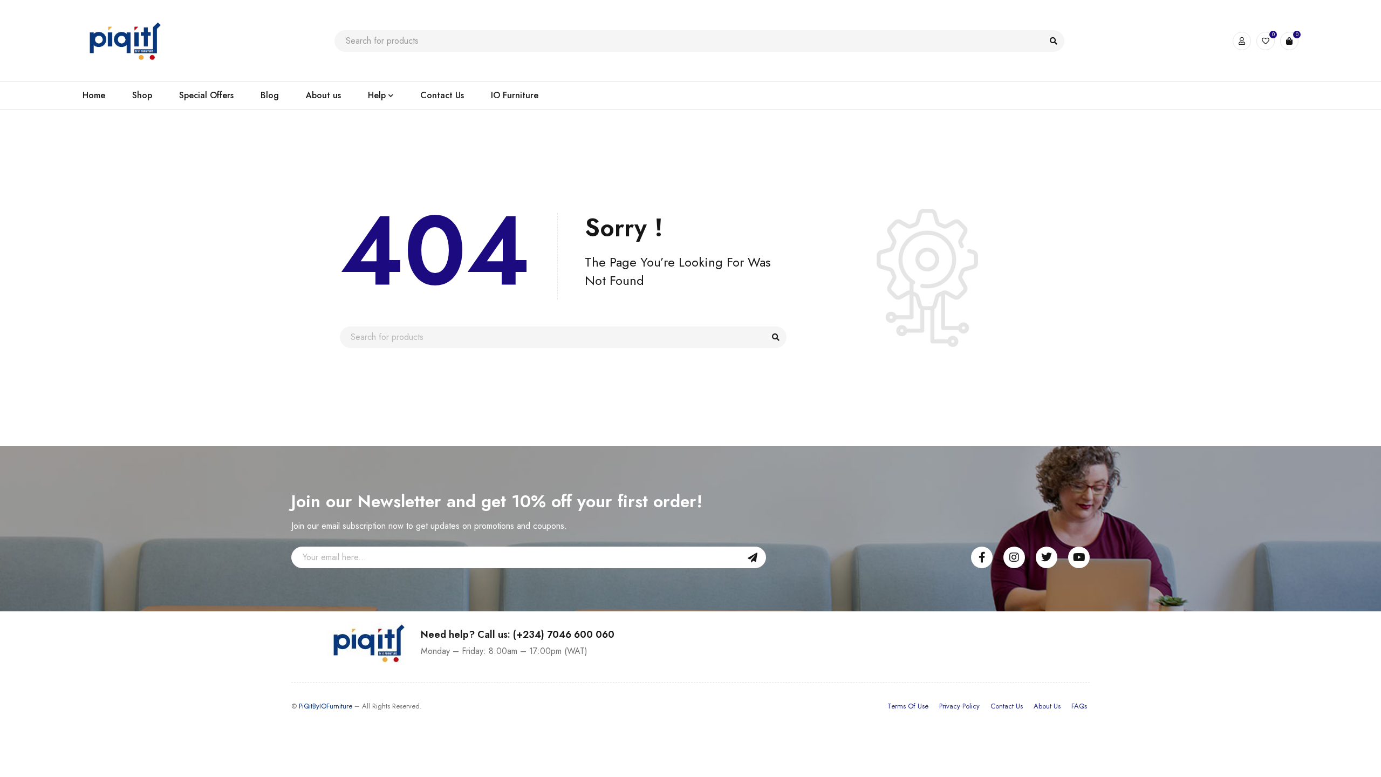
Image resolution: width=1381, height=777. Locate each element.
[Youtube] (1079, 557)
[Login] (1242, 41)
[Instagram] (1014, 557)
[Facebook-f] (982, 557)
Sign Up (752, 557)
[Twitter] (1046, 557)
